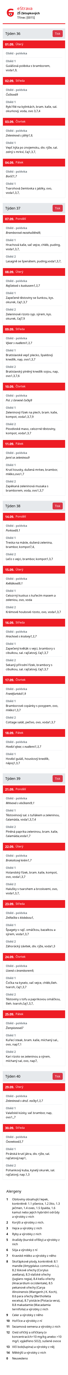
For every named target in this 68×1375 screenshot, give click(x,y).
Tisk (57, 34)
